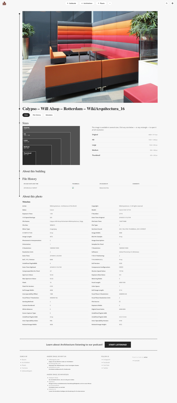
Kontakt (137, 361)
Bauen (24, 360)
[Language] (172, 3)
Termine (25, 368)
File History (37, 115)
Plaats (102, 3)
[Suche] (167, 3)
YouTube (106, 365)
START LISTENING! (118, 344)
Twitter (105, 368)
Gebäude (72, 3)
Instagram (106, 360)
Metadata (49, 115)
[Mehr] (110, 3)
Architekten (88, 3)
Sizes (26, 115)
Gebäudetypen (27, 371)
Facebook (106, 362)
